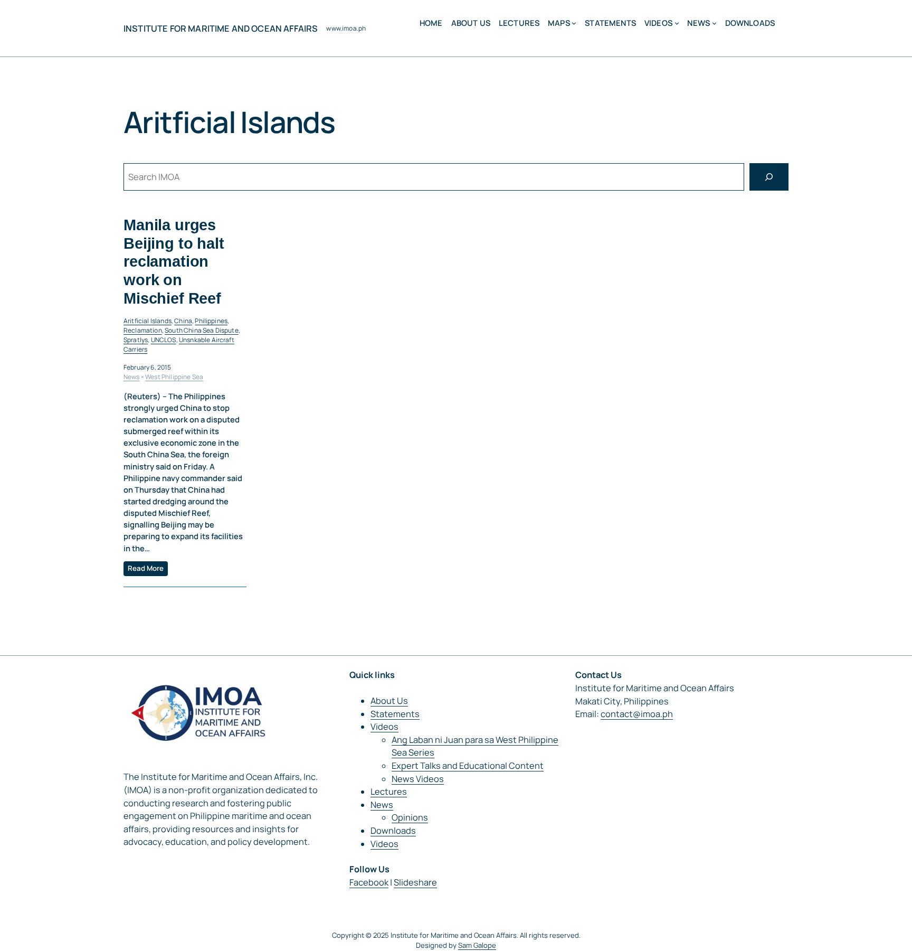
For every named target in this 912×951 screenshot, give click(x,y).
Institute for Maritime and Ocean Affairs (221, 28)
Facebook (368, 882)
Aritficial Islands (148, 320)
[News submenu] (714, 23)
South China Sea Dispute (202, 330)
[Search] (768, 177)
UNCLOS (163, 339)
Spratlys (136, 339)
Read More (146, 568)
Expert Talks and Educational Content (468, 765)
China (183, 320)
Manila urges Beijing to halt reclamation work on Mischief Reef (174, 261)
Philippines (211, 320)
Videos (384, 726)
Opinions (410, 817)
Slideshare (415, 882)
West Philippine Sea (174, 376)
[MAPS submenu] (574, 23)
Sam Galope (477, 945)
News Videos (418, 779)
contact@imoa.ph (637, 714)
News (132, 376)
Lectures (388, 791)
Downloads (393, 830)
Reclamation (143, 330)
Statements (395, 714)
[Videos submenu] (676, 23)
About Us (389, 701)
